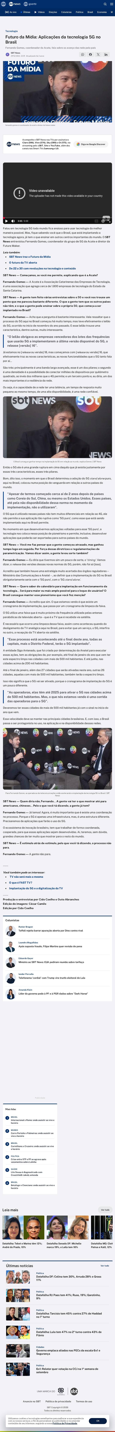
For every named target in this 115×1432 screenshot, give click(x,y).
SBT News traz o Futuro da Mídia (30, 256)
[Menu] (111, 4)
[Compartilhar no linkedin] (106, 54)
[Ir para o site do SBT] (74, 1391)
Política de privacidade (58, 1401)
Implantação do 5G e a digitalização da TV (36, 888)
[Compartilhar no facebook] (90, 54)
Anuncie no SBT (32, 1401)
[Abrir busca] (105, 4)
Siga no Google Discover (93, 144)
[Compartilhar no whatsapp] (82, 54)
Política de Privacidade (65, 1423)
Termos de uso (84, 1401)
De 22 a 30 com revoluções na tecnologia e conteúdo (42, 268)
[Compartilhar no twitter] (98, 54)
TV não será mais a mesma (26, 876)
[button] (23, 1235)
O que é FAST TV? (20, 882)
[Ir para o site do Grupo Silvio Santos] (52, 1391)
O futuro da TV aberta (23, 262)
